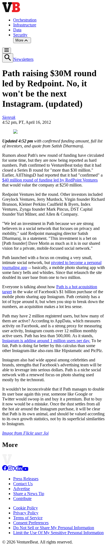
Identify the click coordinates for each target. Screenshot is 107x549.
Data (17, 30)
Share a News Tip (28, 493)
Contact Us (23, 483)
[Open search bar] (7, 57)
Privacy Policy (25, 512)
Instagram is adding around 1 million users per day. (46, 340)
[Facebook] (5, 469)
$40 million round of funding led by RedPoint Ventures (50, 180)
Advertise (21, 488)
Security (20, 34)
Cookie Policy (25, 508)
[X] (15, 469)
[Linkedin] (20, 469)
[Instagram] (10, 469)
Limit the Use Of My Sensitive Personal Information (58, 532)
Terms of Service (28, 517)
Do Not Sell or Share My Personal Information (53, 527)
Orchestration (24, 20)
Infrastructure (24, 25)
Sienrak (8, 117)
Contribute (22, 498)
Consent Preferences (31, 522)
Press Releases (25, 478)
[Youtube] (25, 469)
